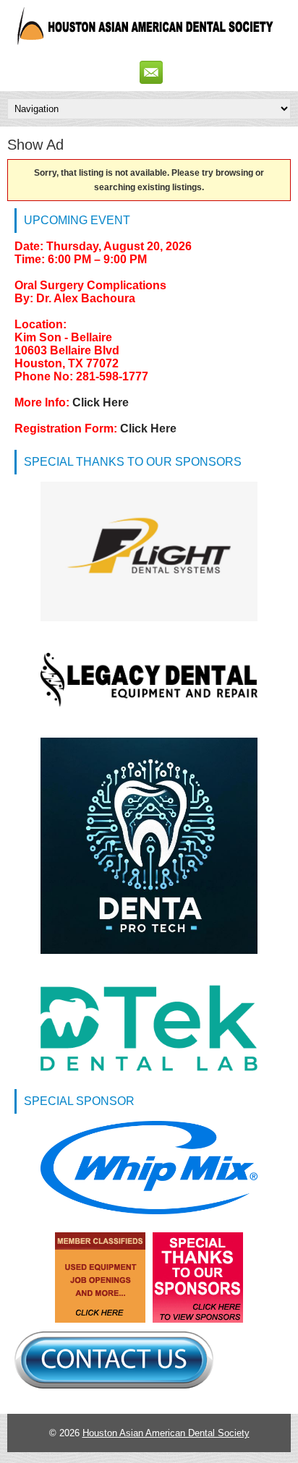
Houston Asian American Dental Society (166, 1433)
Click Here (100, 402)
